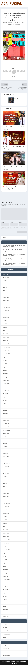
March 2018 (5, 609)
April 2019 (5, 566)
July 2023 (5, 400)
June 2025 (5, 323)
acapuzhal (10, 22)
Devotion (5, 624)
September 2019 (6, 549)
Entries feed (6, 648)
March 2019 (5, 569)
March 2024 (5, 373)
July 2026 (5, 280)
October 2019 (6, 546)
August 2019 (6, 553)
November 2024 (6, 347)
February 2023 (6, 416)
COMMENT (3, 208)
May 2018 (5, 602)
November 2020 (6, 503)
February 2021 (6, 493)
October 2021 (6, 466)
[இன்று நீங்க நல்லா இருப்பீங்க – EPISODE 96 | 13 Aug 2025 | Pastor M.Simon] (14, 138)
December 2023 (6, 383)
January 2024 (6, 380)
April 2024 (5, 370)
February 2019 (6, 573)
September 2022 (6, 430)
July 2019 (5, 556)
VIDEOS (10, 24)
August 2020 (6, 513)
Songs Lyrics (6, 630)
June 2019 (5, 559)
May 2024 (5, 367)
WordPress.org (6, 655)
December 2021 (6, 460)
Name (3, 222)
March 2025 (5, 333)
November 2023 (6, 387)
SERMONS (22, 22)
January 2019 (6, 576)
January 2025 (6, 340)
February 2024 (6, 377)
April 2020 (5, 526)
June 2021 (5, 480)
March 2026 (5, 294)
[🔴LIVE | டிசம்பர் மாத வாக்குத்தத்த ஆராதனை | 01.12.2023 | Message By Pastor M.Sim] (14, 178)
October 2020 (6, 506)
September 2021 (6, 470)
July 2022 (5, 436)
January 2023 (6, 420)
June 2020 (5, 519)
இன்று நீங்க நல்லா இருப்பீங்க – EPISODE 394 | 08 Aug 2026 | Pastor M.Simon (14, 255)
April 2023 (5, 410)
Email (12, 222)
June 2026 (5, 284)
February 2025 (6, 337)
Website (20, 222)
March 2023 (5, 413)
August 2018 (6, 593)
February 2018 (6, 612)
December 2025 (6, 304)
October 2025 (6, 310)
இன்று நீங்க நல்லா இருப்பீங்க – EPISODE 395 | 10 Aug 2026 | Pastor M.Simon (14, 250)
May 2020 (5, 523)
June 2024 (5, 363)
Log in (4, 645)
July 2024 (5, 360)
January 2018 (6, 616)
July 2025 (5, 320)
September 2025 (6, 314)
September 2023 (6, 393)
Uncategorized (6, 634)
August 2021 (6, 473)
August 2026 (6, 277)
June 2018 (5, 599)
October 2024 (6, 350)
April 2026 (5, 290)
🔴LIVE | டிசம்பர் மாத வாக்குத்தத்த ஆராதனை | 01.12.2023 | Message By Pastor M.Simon (13, 187)
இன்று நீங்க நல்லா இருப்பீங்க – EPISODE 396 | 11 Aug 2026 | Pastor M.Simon (14, 246)
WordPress (23, 661)
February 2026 (6, 297)
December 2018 (6, 579)
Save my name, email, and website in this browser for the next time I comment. (13, 228)
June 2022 (5, 440)
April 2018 (5, 606)
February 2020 (6, 533)
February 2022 (6, 453)
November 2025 (6, 307)
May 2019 (5, 563)
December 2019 (6, 539)
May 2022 (5, 443)
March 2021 (5, 490)
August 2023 (6, 397)
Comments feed (6, 652)
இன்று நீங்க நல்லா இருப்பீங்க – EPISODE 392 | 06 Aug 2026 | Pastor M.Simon (14, 264)
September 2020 (6, 510)
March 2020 (5, 529)
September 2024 (6, 353)
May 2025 (5, 327)
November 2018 (6, 583)
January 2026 (6, 300)
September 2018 (6, 589)
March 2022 (5, 450)
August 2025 (6, 317)
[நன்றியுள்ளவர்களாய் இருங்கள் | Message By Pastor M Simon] (14, 158)
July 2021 (5, 476)
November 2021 (6, 463)
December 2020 (6, 500)
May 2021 (5, 483)
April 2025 (5, 330)
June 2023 (5, 403)
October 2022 (6, 426)
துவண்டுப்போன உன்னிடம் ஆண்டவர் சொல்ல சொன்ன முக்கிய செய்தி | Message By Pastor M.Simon (14, 127)
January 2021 (6, 496)
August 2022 (6, 433)
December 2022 (6, 423)
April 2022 (5, 446)
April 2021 (5, 486)
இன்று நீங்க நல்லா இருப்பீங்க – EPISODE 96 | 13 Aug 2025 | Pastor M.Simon (13, 147)
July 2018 (5, 596)
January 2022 (6, 456)
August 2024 (6, 357)
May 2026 (5, 287)
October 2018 (6, 586)
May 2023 (5, 407)
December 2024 (6, 343)
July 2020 (5, 516)
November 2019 (6, 543)
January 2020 (6, 536)
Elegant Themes (11, 661)
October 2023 (6, 390)
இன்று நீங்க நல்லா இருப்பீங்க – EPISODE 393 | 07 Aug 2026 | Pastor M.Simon (14, 259)
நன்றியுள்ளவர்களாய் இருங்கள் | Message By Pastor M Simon (12, 167)
